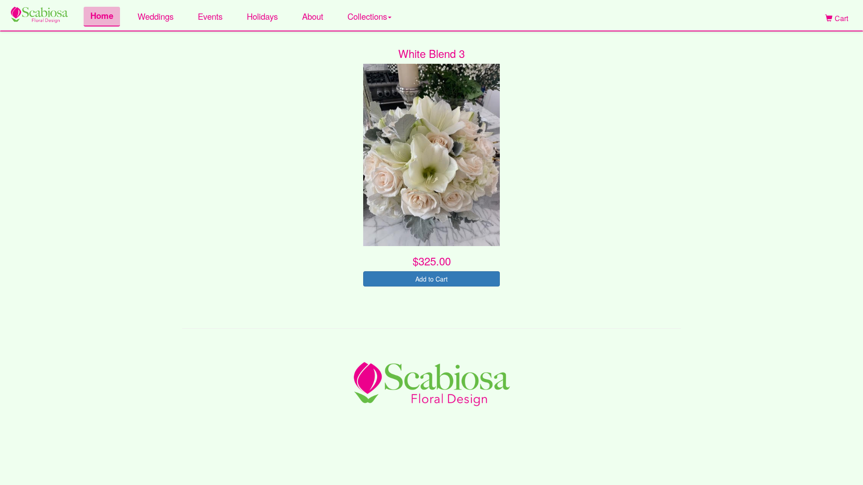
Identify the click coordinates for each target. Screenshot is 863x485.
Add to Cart (431, 278)
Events (210, 16)
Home (101, 15)
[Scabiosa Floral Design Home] (39, 13)
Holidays (262, 16)
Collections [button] (367, 16)
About (312, 16)
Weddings (155, 16)
